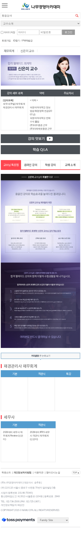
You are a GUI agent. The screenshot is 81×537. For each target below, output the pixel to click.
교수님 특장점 (11, 165)
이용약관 (38, 472)
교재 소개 (70, 165)
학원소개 (6, 472)
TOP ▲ (76, 472)
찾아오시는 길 (53, 472)
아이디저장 (9, 32)
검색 (77, 16)
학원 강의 (50, 165)
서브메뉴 (5, 5)
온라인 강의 (30, 165)
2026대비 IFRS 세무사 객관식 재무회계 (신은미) (40, 436)
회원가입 (6, 40)
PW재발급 (27, 40)
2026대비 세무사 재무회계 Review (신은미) (13, 436)
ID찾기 (16, 40)
